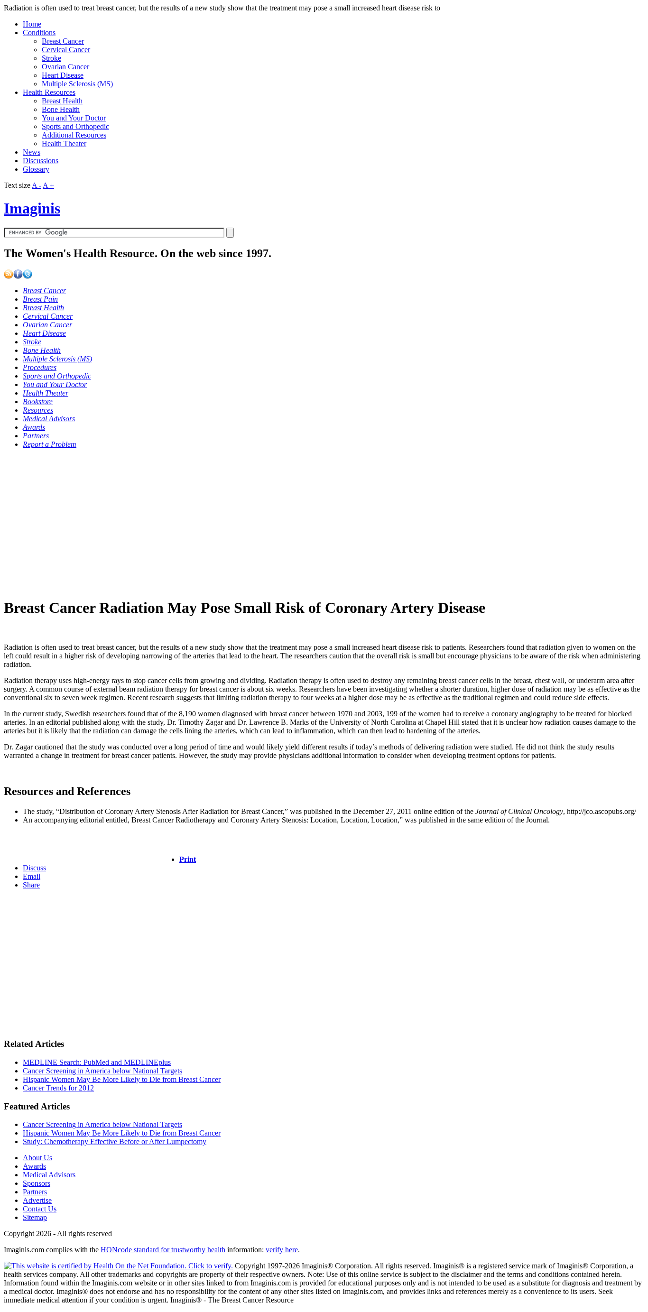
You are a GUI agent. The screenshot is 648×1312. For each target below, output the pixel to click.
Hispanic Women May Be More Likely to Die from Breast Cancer (122, 1079)
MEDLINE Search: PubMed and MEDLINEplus (97, 1062)
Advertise (37, 1200)
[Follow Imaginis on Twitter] (27, 276)
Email (31, 876)
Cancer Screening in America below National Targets (102, 1071)
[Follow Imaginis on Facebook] (18, 276)
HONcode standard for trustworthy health (163, 1250)
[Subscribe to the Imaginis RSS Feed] (8, 276)
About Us (37, 1158)
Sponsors (36, 1183)
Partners (35, 1192)
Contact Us (39, 1209)
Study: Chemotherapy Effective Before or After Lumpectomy (114, 1141)
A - (36, 185)
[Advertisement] (288, 522)
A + (48, 185)
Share (31, 885)
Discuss (34, 868)
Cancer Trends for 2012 (58, 1088)
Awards (34, 1166)
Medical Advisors (49, 1175)
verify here (282, 1250)
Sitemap (35, 1217)
